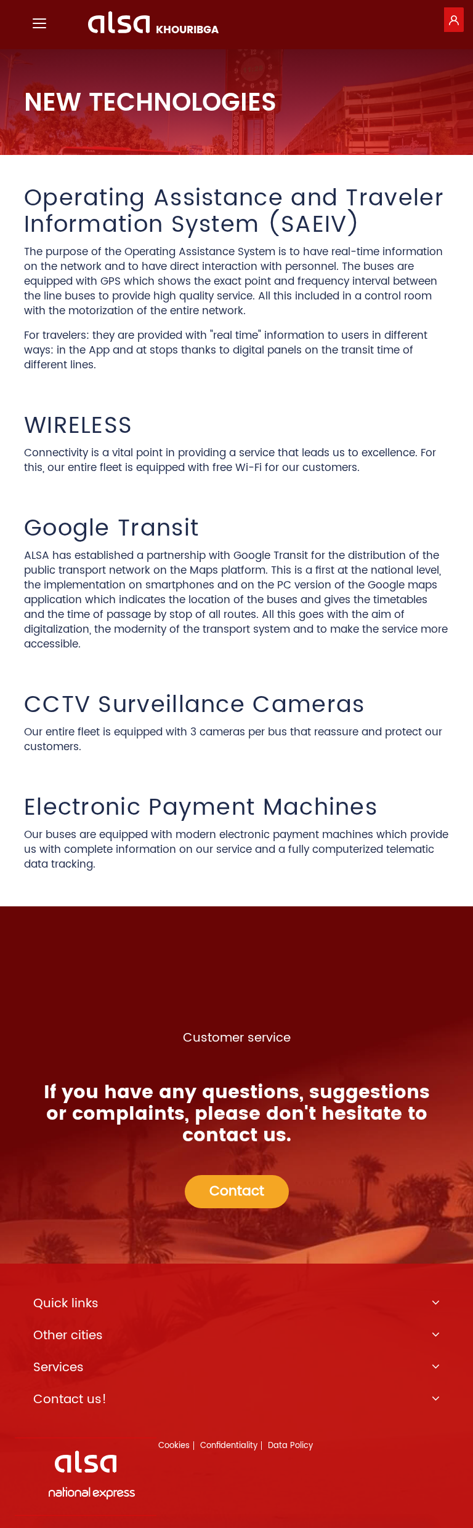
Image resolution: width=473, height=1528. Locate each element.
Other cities (68, 1336)
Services (58, 1368)
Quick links (66, 1304)
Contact (236, 1191)
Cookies (174, 1445)
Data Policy (290, 1445)
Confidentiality (228, 1445)
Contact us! (70, 1400)
